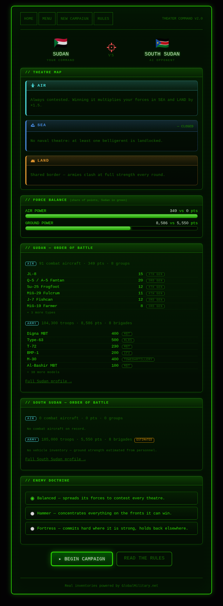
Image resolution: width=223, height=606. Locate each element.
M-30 (31, 359)
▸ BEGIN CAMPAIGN (82, 559)
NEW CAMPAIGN (75, 19)
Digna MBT (37, 333)
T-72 (31, 346)
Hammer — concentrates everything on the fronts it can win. (104, 513)
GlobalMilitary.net (140, 586)
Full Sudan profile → (48, 381)
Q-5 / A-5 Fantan (45, 280)
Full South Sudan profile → (55, 459)
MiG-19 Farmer (42, 306)
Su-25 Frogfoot (43, 287)
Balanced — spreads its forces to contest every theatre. (101, 498)
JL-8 (31, 274)
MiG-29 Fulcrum (43, 293)
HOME (28, 19)
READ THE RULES (144, 558)
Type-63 (35, 340)
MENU (47, 19)
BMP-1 (33, 353)
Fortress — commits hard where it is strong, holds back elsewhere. (112, 528)
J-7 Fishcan (40, 299)
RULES (103, 19)
